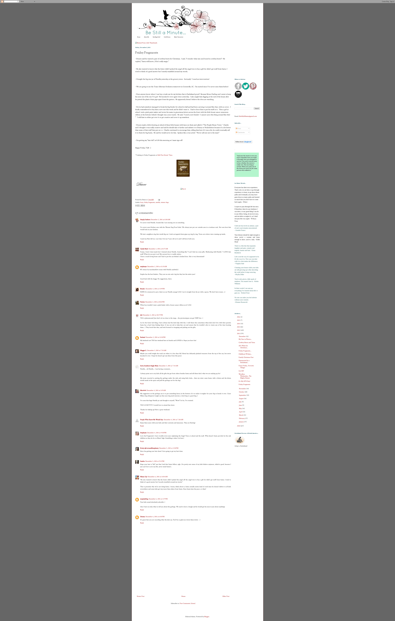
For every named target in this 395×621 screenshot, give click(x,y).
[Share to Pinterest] (144, 205)
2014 (238, 324)
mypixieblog (144, 499)
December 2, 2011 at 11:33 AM (157, 266)
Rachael (142, 337)
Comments (241, 132)
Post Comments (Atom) (187, 603)
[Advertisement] (183, 574)
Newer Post (140, 596)
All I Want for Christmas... (243, 347)
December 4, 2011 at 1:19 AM (156, 390)
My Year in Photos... (245, 339)
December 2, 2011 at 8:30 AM (160, 219)
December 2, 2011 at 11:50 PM (155, 337)
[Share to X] (140, 205)
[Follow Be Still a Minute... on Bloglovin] (243, 143)
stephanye (143, 266)
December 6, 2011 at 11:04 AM (158, 477)
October (242, 392)
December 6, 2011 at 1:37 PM (158, 499)
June (240, 405)
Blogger (206, 617)
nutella (158, 202)
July (240, 402)
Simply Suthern (145, 219)
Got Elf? (241, 371)
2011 (238, 333)
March (241, 415)
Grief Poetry (167, 37)
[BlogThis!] (138, 205)
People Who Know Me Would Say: (151, 420)
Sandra (142, 461)
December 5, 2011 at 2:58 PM (168, 448)
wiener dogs (165, 202)
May (240, 408)
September (242, 395)
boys (141, 202)
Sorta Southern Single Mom (149, 366)
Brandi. (142, 289)
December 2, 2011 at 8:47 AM (158, 249)
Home (138, 37)
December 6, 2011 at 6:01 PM (155, 517)
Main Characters (178, 37)
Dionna (142, 517)
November (242, 389)
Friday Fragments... (245, 351)
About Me (146, 37)
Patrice (142, 302)
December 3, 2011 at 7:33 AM (156, 350)
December (242, 336)
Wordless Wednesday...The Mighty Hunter (245, 376)
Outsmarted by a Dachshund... (244, 361)
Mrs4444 (143, 390)
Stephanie (143, 433)
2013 (238, 327)
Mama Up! (143, 477)
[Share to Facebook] (142, 205)
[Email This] (136, 205)
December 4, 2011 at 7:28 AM (173, 420)
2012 (238, 330)
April (241, 412)
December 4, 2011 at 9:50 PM (156, 433)
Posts (239, 128)
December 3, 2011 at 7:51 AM (168, 366)
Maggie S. (143, 350)
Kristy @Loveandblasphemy (149, 448)
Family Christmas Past (246, 357)
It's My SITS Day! (244, 381)
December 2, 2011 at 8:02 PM (154, 302)
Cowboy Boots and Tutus (247, 342)
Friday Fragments (146, 53)
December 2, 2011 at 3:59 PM (155, 289)
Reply (142, 242)
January (241, 422)
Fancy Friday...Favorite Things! (246, 367)
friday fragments (149, 202)
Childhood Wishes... (245, 354)
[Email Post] (158, 200)
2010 (238, 426)
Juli (141, 315)
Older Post (225, 596)
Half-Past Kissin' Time (164, 155)
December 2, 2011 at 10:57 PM (153, 315)
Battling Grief (156, 37)
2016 (238, 317)
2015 (238, 320)
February (242, 418)
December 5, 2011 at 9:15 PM (154, 461)
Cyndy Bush (144, 249)
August (241, 398)
